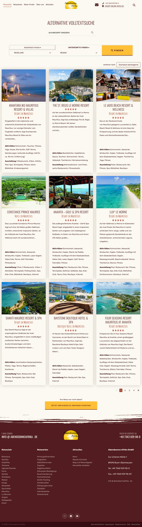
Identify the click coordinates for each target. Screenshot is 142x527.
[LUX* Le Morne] (118, 192)
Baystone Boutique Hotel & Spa (71, 320)
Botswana (6, 457)
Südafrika (6, 462)
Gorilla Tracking (43, 480)
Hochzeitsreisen (43, 477)
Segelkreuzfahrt (43, 468)
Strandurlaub (42, 494)
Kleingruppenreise (44, 486)
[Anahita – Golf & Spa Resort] (71, 192)
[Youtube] (77, 516)
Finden (118, 50)
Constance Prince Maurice (23, 212)
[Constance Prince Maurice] (24, 192)
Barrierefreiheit (97, 524)
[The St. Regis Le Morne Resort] (71, 85)
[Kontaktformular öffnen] (97, 4)
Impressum (109, 524)
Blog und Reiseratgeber (82, 462)
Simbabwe (6, 477)
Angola (5, 497)
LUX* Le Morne (118, 212)
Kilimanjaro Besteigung (46, 471)
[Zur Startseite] (71, 5)
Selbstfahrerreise (44, 462)
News (75, 457)
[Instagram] (65, 516)
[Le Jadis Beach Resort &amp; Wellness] (118, 85)
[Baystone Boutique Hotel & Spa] (71, 298)
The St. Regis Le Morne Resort (71, 105)
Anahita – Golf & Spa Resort (71, 212)
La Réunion (6, 494)
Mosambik (6, 486)
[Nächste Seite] (138, 390)
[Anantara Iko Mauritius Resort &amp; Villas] (24, 85)
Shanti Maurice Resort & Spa (24, 318)
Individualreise (43, 491)
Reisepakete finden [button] (32, 48)
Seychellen (6, 488)
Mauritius (5, 491)
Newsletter (135, 524)
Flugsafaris (41, 460)
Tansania (5, 465)
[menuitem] (7, 4)
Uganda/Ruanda (9, 468)
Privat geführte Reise (46, 457)
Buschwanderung (44, 474)
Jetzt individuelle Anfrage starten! (71, 405)
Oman (4, 503)
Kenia (4, 471)
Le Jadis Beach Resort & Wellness (118, 107)
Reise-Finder (29, 4)
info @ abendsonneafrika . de (19, 437)
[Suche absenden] (93, 32)
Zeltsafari (41, 488)
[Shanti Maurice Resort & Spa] (24, 298)
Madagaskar (7, 500)
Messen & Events (80, 460)
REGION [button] (63, 53)
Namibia (5, 460)
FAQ (128, 524)
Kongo (4, 483)
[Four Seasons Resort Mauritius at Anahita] (118, 298)
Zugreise (40, 465)
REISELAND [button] (19, 53)
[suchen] (134, 5)
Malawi (4, 480)
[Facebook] (71, 516)
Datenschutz (120, 524)
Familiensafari (43, 483)
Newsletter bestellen (81, 465)
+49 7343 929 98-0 (130, 437)
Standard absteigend (128, 64)
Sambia (5, 474)
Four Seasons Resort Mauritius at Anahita (118, 320)
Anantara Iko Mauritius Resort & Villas (23, 107)
